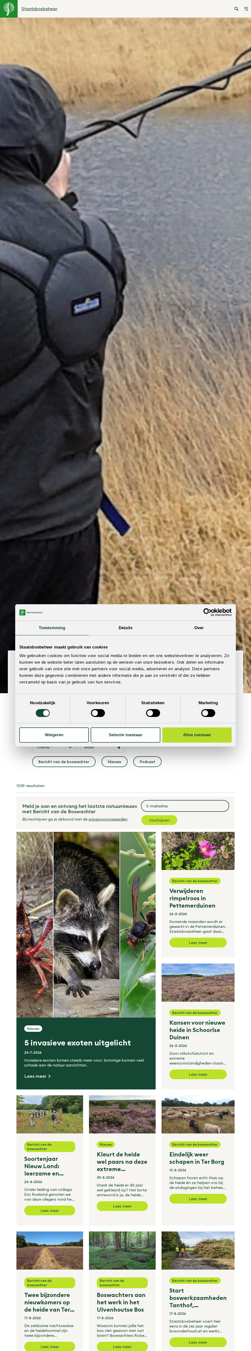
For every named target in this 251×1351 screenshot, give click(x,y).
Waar (89, 747)
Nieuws (117, 763)
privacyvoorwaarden (107, 819)
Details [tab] (125, 628)
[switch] (98, 713)
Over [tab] (199, 628)
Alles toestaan (197, 735)
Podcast (151, 763)
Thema (42, 747)
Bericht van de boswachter (64, 763)
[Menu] (246, 9)
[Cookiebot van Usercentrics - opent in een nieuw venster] (210, 612)
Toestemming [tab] (52, 628)
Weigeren (54, 735)
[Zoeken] (236, 9)
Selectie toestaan (125, 735)
